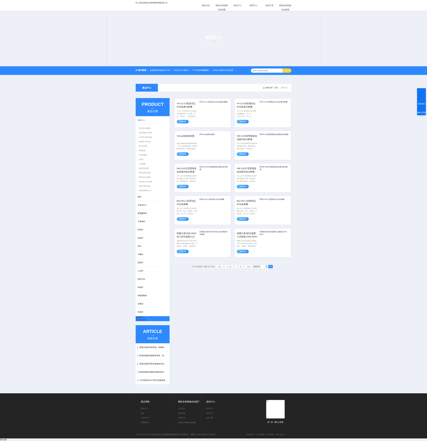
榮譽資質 (181, 413)
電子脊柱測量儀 (144, 128)
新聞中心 (254, 5)
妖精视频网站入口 (145, 190)
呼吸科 (140, 230)
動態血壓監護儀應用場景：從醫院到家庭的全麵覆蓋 (153, 356)
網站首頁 (206, 5)
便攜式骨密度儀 (144, 186)
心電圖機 (142, 164)
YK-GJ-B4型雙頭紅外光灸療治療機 (246, 105)
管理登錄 (269, 434)
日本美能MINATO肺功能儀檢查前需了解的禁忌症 (153, 380)
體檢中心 (141, 120)
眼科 (139, 197)
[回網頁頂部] (421, 95)
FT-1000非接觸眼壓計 (200, 70)
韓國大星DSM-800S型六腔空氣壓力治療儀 (187, 235)
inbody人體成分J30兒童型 (223, 70)
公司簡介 (181, 408)
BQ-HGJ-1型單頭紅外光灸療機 (186, 202)
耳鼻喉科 (141, 221)
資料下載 (209, 418)
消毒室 (140, 304)
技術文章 (269, 5)
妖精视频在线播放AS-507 (160, 70)
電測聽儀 (142, 150)
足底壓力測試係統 (145, 137)
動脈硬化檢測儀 (144, 177)
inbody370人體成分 (181, 70)
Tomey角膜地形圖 (185, 136)
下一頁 (239, 266)
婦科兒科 (141, 279)
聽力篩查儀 (143, 146)
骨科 (139, 246)
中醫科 (140, 254)
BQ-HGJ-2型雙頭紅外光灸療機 (246, 202)
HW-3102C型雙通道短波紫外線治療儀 (186, 170)
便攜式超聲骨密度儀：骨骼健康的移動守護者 (153, 347)
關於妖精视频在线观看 (222, 7)
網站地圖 (3, 440)
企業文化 (181, 418)
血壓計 (141, 159)
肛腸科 (140, 312)
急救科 (140, 238)
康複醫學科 (142, 213)
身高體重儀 (143, 155)
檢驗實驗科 (142, 295)
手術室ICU (142, 205)
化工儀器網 (260, 434)
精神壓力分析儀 (144, 142)
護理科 (140, 263)
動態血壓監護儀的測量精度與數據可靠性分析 (153, 372)
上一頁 (229, 266)
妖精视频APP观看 (145, 133)
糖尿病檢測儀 (144, 168)
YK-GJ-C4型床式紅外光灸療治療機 (186, 105)
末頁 (248, 266)
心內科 (140, 271)
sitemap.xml (280, 434)
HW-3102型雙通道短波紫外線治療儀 (247, 138)
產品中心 (238, 5)
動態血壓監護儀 (144, 173)
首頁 (276, 88)
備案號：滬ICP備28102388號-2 (203, 434)
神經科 (140, 287)
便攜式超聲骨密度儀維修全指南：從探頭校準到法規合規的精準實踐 (153, 364)
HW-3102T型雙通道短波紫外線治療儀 (246, 170)
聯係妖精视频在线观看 (285, 7)
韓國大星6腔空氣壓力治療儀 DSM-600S (247, 235)
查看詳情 (182, 122)
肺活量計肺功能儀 (145, 182)
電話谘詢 (421, 104)
